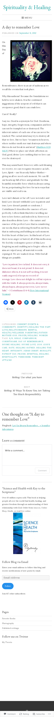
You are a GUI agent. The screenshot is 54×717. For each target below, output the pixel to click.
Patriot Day (9, 354)
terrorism (24, 357)
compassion (29, 338)
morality (45, 350)
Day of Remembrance (30, 341)
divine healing (11, 344)
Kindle (10, 511)
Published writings (10, 628)
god (39, 344)
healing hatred (25, 347)
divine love (29, 344)
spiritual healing (38, 354)
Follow (8, 586)
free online (25, 511)
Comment (42, 470)
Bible (17, 338)
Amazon (36, 507)
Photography (8, 623)
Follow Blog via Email (15, 562)
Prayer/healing (28, 335)
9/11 (11, 338)
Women (43, 335)
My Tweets (7, 642)
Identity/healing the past (33, 327)
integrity (16, 350)
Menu (28, 17)
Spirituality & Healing (27, 7)
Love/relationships (14, 330)
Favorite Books (8, 618)
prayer (22, 354)
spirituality (9, 357)
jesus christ (31, 350)
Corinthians (9, 341)
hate (12, 347)
